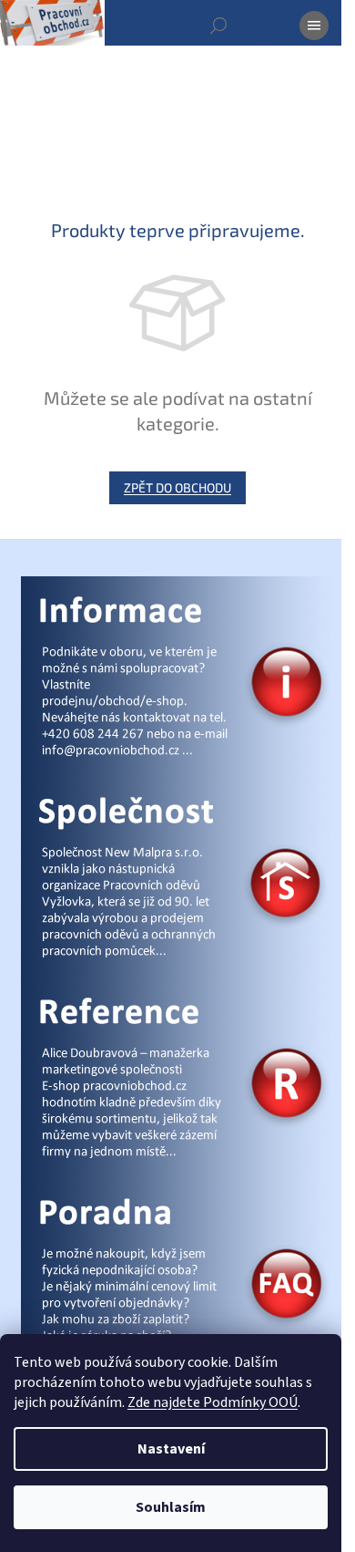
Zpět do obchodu (177, 487)
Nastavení (171, 1449)
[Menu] (314, 25)
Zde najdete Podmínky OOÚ (212, 1402)
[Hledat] (218, 25)
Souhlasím (171, 1507)
